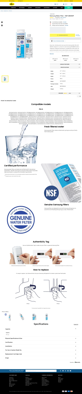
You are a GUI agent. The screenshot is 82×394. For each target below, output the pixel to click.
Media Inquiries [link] (45, 385)
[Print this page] (80, 96)
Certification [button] (9, 342)
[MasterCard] (71, 391)
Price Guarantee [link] (29, 379)
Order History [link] (60, 378)
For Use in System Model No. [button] (13, 350)
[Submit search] (51, 4)
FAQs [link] (10, 381)
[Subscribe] (55, 371)
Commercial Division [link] (45, 381)
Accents (30, 7)
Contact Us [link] (11, 377)
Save (62, 7)
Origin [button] (7, 358)
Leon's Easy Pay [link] (29, 384)
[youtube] (70, 371)
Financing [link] (27, 380)
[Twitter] (60, 371)
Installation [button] (8, 346)
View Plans (62, 32)
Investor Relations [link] (45, 380)
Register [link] (59, 381)
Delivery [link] (27, 377)
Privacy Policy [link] (44, 379)
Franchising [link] (44, 383)
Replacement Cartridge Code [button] (13, 354)
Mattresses (21, 7)
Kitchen (10, 10)
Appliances (37, 7)
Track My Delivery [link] (29, 378)
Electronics (46, 7)
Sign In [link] (59, 377)
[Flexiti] (63, 391)
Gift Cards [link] (27, 385)
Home (2, 10)
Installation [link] (28, 381)
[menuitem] (68, 7)
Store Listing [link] (11, 379)
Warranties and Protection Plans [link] (31, 383)
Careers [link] (43, 378)
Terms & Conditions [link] (45, 384)
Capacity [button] (7, 329)
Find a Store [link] (11, 378)
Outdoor (55, 7)
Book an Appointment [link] (13, 380)
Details (64, 22)
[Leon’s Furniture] (12, 4)
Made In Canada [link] (12, 384)
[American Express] (69, 391)
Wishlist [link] (59, 380)
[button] (2, 22)
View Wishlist (76, 35)
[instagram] (65, 371)
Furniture (13, 7)
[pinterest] (68, 371)
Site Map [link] (10, 386)
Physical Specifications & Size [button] (13, 338)
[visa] (66, 391)
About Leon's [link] (44, 377)
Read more (52, 53)
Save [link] (10, 383)
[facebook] (63, 371)
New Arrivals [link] (11, 385)
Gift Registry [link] (60, 379)
